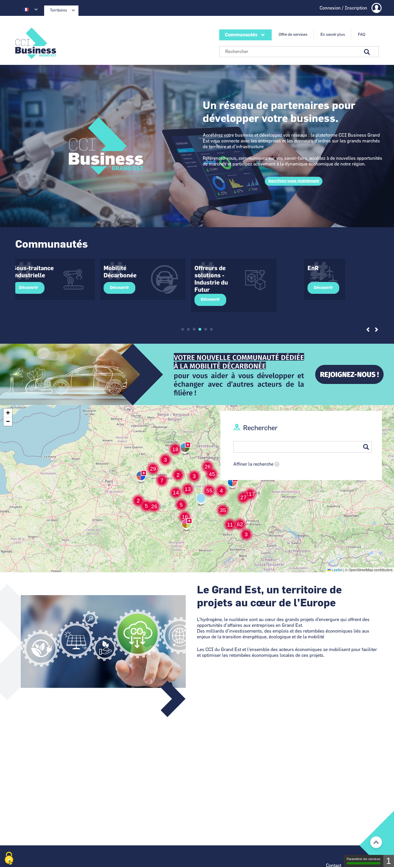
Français (26, 9)
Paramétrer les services (363, 859)
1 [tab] (182, 329)
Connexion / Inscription (343, 8)
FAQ (361, 35)
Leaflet (336, 569)
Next (376, 329)
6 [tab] (211, 329)
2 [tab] (188, 329)
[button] (246, 534)
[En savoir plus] (197, 374)
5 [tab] (205, 329)
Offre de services (293, 35)
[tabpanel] (60, 279)
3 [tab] (194, 329)
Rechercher (260, 428)
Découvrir (37, 288)
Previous (367, 329)
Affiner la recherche (253, 464)
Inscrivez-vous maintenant (293, 181)
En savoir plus (332, 35)
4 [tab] (199, 329)
